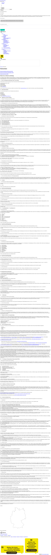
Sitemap (12, 536)
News (2, 33)
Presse (4, 34)
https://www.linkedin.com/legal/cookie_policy (6, 344)
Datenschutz (14, 536)
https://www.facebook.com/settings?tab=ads (25, 337)
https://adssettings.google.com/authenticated (5, 339)
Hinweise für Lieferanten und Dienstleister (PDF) (7, 72)
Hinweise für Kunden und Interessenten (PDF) (6, 71)
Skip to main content (2, 0)
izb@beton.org (4, 86)
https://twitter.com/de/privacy (32, 342)
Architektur (5, 44)
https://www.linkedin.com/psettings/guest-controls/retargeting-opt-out (30, 344)
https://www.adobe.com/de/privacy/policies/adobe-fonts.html (22, 393)
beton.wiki (5, 46)
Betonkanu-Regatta (6, 38)
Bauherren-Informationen (7, 47)
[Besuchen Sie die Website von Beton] (3, 533)
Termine (5, 37)
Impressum (18, 536)
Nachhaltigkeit (4, 39)
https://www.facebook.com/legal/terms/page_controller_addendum (8, 337)
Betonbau (3, 43)
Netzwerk (3, 49)
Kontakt (3, 3)
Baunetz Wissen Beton (6, 53)
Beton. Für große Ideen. (7, 42)
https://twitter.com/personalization (42, 342)
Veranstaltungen (4, 36)
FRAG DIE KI (4, 59)
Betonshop (3, 2)
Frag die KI (2, 7)
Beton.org (1, 66)
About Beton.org (25, 536)
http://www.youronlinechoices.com (36, 337)
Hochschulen (5, 51)
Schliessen (2, 10)
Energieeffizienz (6, 41)
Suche (1, 9)
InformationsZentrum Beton (7, 48)
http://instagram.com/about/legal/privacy (22, 341)
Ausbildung (5, 52)
